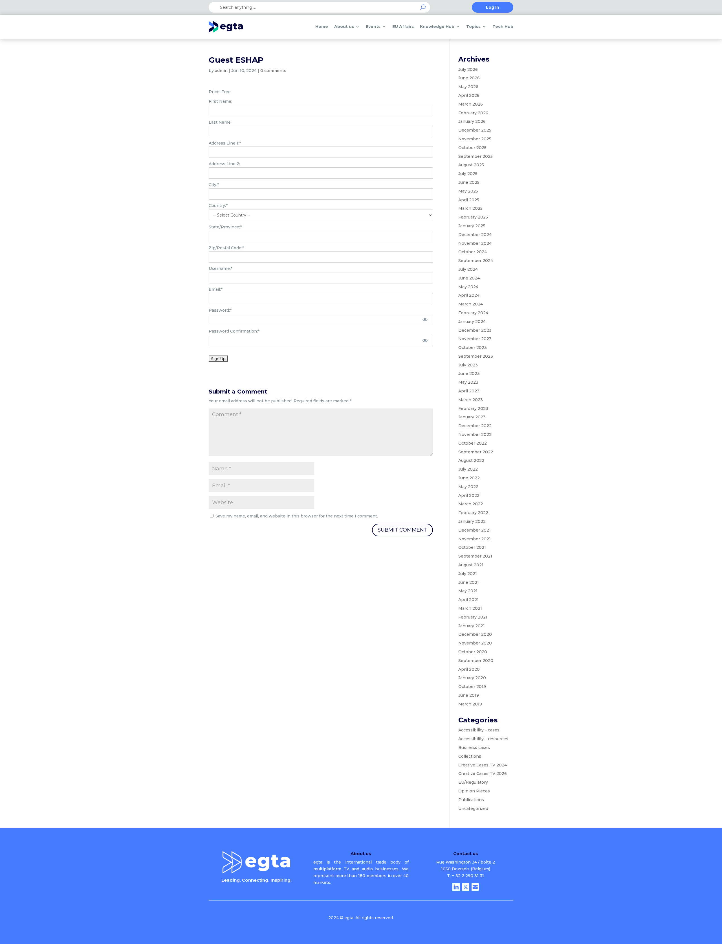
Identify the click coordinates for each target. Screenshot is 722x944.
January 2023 (472, 416)
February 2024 (473, 312)
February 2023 (473, 408)
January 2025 (471, 225)
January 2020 (472, 677)
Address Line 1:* (225, 143)
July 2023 (468, 365)
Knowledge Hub (437, 26)
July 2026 (468, 69)
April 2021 (468, 599)
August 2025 (471, 164)
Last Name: (220, 122)
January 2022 (472, 521)
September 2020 (475, 660)
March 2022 (470, 503)
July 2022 (468, 469)
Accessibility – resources (483, 738)
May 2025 (468, 191)
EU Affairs (403, 26)
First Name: (220, 101)
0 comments (273, 70)
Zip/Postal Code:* (226, 247)
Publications (471, 799)
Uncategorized (473, 808)
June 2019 (468, 695)
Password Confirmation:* (234, 331)
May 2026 (468, 86)
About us (344, 26)
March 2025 (470, 208)
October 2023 (472, 347)
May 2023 (468, 382)
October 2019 (472, 686)
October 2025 (472, 147)
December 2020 (475, 634)
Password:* (220, 310)
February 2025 (473, 217)
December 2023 (475, 330)
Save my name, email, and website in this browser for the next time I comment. (296, 516)
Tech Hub (502, 26)
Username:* (220, 268)
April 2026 (468, 95)
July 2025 (467, 173)
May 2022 (468, 486)
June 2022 (469, 477)
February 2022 (473, 512)
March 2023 (470, 399)
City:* (214, 184)
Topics (473, 26)
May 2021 (467, 590)
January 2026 (472, 121)
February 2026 (473, 112)
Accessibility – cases (478, 730)
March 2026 (470, 104)
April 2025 (468, 199)
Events (373, 26)
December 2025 (474, 130)
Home (321, 26)
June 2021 (468, 582)
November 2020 (475, 643)
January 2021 (471, 625)
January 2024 (472, 321)
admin (221, 70)
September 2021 (475, 556)
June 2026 (469, 77)
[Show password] (425, 319)
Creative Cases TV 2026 (482, 773)
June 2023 (469, 373)
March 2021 (470, 608)
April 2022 (468, 495)
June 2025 (468, 182)
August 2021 (470, 564)
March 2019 (470, 704)
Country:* (218, 205)
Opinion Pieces (474, 791)
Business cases (474, 747)
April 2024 (468, 295)
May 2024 (468, 286)
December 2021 (474, 530)
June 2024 (469, 278)
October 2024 (472, 251)
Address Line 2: (224, 163)
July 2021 (467, 573)
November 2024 (475, 243)
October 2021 (472, 547)
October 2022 (472, 443)
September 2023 (475, 356)
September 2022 (475, 451)
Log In (492, 7)
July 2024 (468, 269)
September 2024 (475, 260)
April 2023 (468, 391)
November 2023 (475, 338)
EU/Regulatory (473, 782)
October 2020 (472, 651)
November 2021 (474, 538)
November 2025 (474, 138)
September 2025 (475, 156)
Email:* (216, 289)
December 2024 (475, 234)
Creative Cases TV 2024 (482, 765)
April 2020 (469, 669)
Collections (469, 756)
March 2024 (470, 304)
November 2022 (475, 434)
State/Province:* (225, 227)
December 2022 (475, 425)
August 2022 (471, 460)
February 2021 (472, 617)
